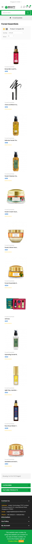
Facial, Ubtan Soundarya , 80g (14, 247)
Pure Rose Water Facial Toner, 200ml (16, 426)
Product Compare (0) (17, 29)
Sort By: (5, 33)
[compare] (24, 7)
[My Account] (21, 7)
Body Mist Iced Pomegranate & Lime (16, 69)
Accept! (21, 541)
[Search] (27, 13)
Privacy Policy (13, 541)
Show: (5, 37)
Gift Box (7, 319)
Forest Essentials (17, 18)
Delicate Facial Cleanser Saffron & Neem (18, 140)
